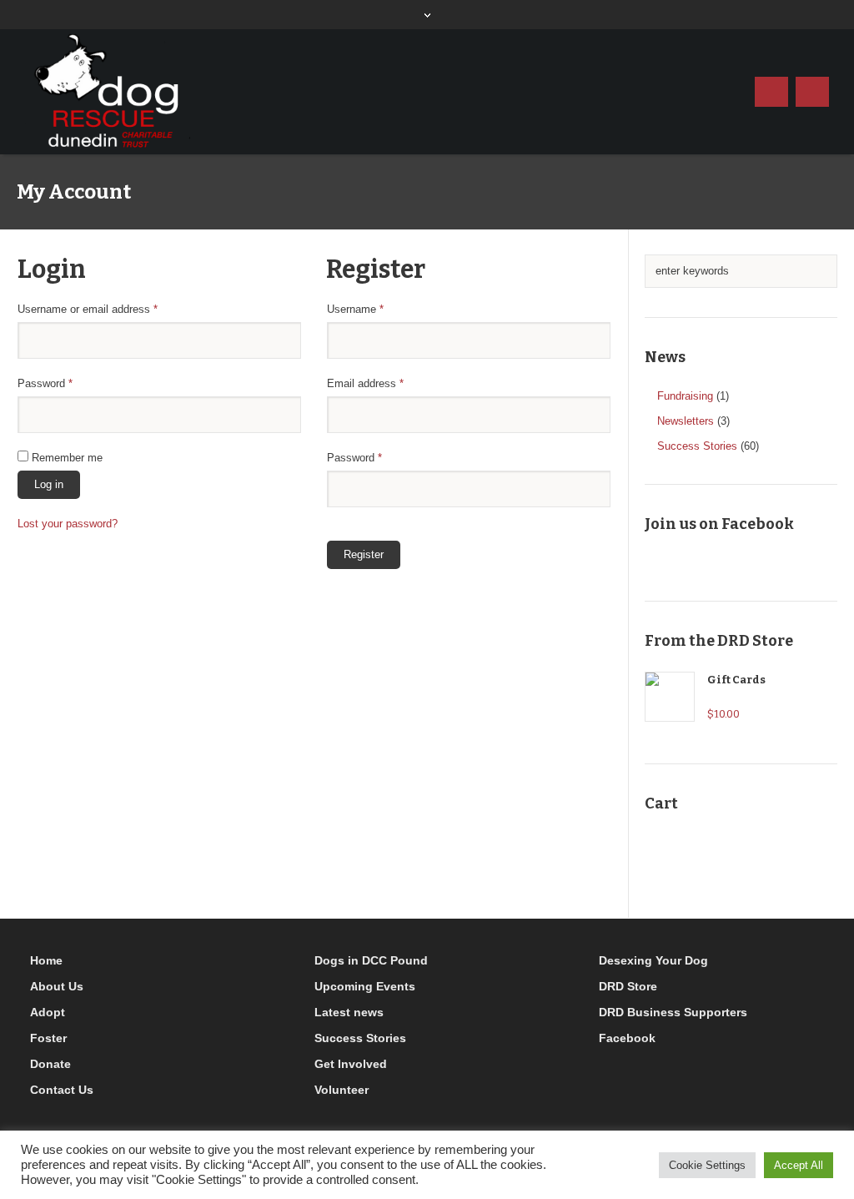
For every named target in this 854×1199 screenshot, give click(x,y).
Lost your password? (68, 523)
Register (364, 554)
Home (46, 960)
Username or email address (108, 308)
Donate (50, 1064)
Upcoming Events (364, 986)
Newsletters (685, 421)
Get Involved (350, 1064)
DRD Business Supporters (673, 1012)
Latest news (349, 1012)
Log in (48, 484)
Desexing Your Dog (653, 960)
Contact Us (61, 1089)
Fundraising (685, 396)
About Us (56, 986)
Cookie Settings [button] (707, 1165)
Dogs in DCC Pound (371, 960)
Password (66, 383)
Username (376, 308)
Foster (48, 1038)
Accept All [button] (798, 1165)
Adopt (47, 1012)
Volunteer (341, 1089)
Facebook (627, 1038)
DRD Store (628, 986)
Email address (386, 383)
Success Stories (697, 446)
